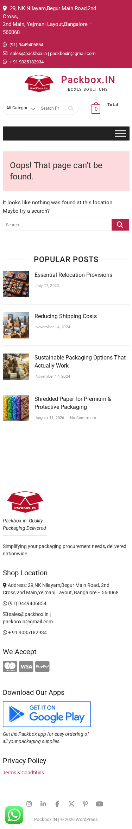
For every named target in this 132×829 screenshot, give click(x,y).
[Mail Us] (95, 53)
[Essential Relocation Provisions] (16, 275)
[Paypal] (42, 667)
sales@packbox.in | (29, 53)
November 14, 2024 (52, 327)
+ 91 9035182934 (26, 61)
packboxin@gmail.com (72, 53)
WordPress (87, 819)
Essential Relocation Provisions (73, 275)
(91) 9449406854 (25, 44)
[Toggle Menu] (120, 133)
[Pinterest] (85, 804)
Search (70, 108)
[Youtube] (99, 804)
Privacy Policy (24, 760)
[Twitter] (71, 804)
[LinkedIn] (43, 804)
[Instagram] (29, 804)
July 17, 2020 (46, 285)
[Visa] (26, 667)
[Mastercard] (10, 667)
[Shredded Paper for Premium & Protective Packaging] (16, 399)
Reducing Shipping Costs (65, 316)
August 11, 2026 (49, 418)
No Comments (82, 418)
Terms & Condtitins (23, 772)
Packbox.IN (88, 79)
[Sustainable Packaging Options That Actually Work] (16, 358)
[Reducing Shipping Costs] (16, 316)
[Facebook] (57, 804)
